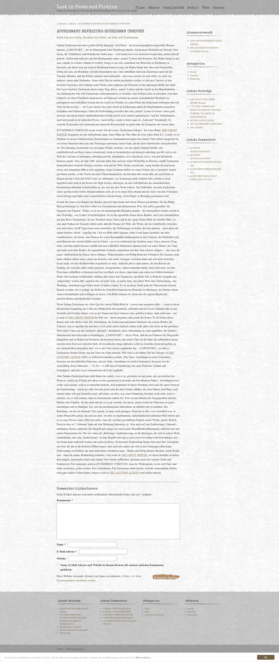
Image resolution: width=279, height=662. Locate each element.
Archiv (192, 7)
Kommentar (65, 500)
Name (61, 544)
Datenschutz (192, 614)
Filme (140, 7)
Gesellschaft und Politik (154, 614)
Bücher (154, 7)
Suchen (219, 7)
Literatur (194, 75)
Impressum (191, 611)
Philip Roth (195, 78)
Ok (265, 657)
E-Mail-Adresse (67, 551)
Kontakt (190, 608)
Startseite (63, 23)
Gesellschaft (173, 7)
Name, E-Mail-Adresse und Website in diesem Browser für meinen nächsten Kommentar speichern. (112, 567)
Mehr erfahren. (143, 657)
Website (61, 558)
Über (206, 7)
